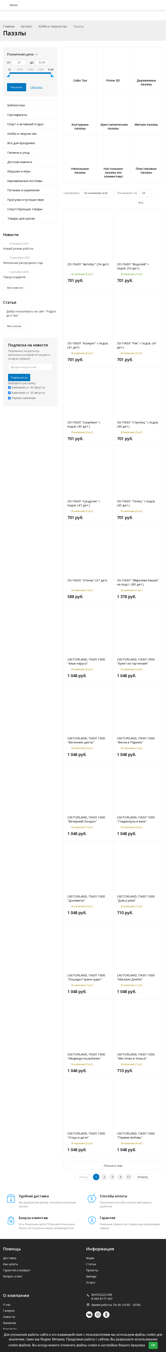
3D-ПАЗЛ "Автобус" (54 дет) (88, 264)
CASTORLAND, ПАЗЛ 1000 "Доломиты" (86, 898)
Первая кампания (23, 398)
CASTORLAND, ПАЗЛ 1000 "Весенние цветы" (86, 740)
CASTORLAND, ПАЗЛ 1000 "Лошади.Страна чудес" (86, 977)
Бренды (91, 1276)
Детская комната (19, 162)
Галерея (8, 1311)
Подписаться (19, 377)
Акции (90, 1258)
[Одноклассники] (106, 1314)
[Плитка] (147, 202)
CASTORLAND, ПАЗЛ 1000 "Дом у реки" (136, 898)
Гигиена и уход (18, 152)
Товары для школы (21, 218)
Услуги (90, 1282)
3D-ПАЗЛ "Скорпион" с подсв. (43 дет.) (83, 424)
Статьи (91, 1264)
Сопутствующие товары (25, 209)
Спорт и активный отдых (25, 124)
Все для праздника (21, 143)
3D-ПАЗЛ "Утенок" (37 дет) (87, 580)
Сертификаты (17, 115)
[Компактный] (160, 202)
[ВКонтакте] (89, 1314)
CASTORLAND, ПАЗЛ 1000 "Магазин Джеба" (136, 977)
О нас (7, 1304)
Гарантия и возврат (17, 1270)
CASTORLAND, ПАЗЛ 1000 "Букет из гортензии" (136, 661)
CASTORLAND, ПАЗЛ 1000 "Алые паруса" (86, 661)
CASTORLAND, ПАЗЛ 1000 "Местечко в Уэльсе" (136, 1056)
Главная (8, 26)
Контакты (10, 1329)
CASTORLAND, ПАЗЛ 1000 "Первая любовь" (136, 1135)
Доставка (9, 1258)
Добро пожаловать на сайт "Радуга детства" (31, 313)
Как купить (10, 1264)
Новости (9, 1317)
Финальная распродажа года (23, 263)
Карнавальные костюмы (24, 181)
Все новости (15, 287)
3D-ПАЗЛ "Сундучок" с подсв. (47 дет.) (83, 503)
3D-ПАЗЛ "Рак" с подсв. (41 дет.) (136, 345)
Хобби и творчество (53, 26)
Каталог (26, 26)
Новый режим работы (18, 248)
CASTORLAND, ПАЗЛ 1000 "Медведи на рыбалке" (86, 1056)
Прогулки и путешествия (25, 200)
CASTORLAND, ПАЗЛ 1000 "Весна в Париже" (136, 740)
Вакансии (9, 1323)
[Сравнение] (107, 214)
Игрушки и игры (19, 171)
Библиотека (16, 105)
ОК (153, 1345)
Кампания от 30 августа (28, 387)
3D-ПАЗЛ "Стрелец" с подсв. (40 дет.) (138, 424)
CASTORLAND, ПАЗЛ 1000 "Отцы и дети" (86, 1135)
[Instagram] (98, 1314)
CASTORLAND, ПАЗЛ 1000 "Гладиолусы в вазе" (136, 819)
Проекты (92, 1270)
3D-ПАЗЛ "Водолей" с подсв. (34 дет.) (133, 266)
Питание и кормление (23, 190)
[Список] (154, 202)
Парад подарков (14, 277)
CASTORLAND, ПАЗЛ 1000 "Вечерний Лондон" (86, 819)
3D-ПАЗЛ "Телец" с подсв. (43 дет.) (136, 503)
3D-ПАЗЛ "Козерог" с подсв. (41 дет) (87, 345)
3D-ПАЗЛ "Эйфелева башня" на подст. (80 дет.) (138, 582)
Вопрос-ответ (13, 1276)
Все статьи (14, 326)
